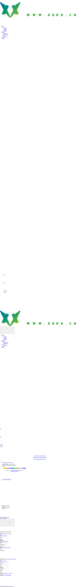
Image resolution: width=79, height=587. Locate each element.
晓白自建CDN (9, 468)
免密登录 (8, 547)
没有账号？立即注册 (3, 535)
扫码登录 (9, 575)
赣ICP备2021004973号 (19, 470)
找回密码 (5, 547)
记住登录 (2, 541)
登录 (1, 542)
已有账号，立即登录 (3, 561)
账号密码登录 (6, 541)
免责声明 (21, 468)
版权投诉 (15, 468)
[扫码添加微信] (39, 517)
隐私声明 (18, 468)
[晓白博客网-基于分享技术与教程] (7, 462)
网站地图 (12, 468)
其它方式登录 (3, 575)
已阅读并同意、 (6, 573)
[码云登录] (10, 300)
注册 (1, 572)
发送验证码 (1, 540)
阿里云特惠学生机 (43, 457)
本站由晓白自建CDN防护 (14, 471)
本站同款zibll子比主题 (42, 459)
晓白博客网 (13, 470)
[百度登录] (24, 300)
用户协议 (24, 468)
